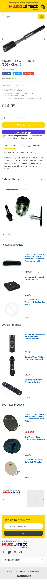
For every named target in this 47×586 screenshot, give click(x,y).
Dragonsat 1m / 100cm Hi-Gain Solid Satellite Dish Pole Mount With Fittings (34, 417)
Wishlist (7, 85)
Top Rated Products (13, 404)
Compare (19, 85)
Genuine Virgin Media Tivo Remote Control (34, 358)
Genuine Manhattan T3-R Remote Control (35, 381)
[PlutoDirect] (23, 6)
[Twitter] (9, 552)
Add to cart (25, 125)
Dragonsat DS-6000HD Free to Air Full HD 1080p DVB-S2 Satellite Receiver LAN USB (34, 257)
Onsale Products (11, 324)
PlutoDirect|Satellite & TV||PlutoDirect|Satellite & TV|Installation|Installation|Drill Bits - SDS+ (22, 96)
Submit (24, 533)
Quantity (5, 114)
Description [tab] (10, 145)
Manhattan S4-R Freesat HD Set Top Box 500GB (35, 302)
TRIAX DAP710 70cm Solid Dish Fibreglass (33, 461)
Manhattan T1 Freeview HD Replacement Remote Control (35, 336)
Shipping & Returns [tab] (30, 145)
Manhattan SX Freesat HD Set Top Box (34, 278)
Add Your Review (8, 69)
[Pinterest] (20, 552)
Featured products (12, 244)
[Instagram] (14, 552)
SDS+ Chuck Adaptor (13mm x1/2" (15, 189)
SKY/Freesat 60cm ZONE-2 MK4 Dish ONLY (35, 438)
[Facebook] (3, 552)
